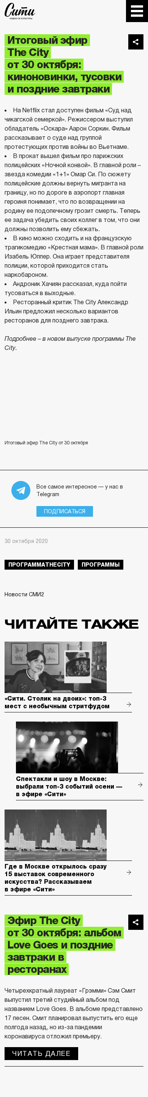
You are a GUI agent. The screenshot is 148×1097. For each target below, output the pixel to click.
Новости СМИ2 (24, 594)
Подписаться (64, 511)
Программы (101, 565)
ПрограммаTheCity (39, 565)
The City (20, 11)
